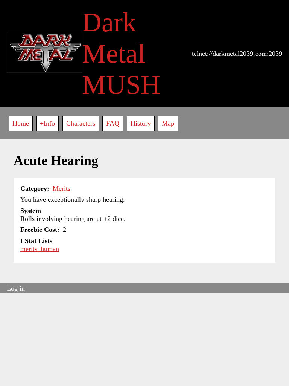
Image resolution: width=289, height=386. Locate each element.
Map (168, 123)
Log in (16, 288)
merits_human (39, 249)
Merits (61, 188)
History (141, 123)
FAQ (112, 123)
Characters (80, 123)
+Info (47, 123)
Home (20, 123)
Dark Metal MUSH (121, 53)
